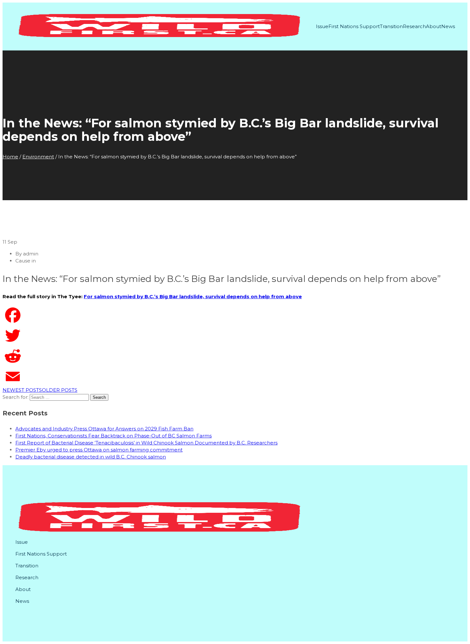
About (433, 26)
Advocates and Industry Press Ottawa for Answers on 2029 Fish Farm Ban (104, 429)
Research (414, 26)
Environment (38, 157)
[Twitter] (235, 335)
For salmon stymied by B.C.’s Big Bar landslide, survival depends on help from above (193, 296)
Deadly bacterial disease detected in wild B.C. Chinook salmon (90, 457)
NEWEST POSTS (22, 390)
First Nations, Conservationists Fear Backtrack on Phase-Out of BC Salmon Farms (113, 436)
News (448, 26)
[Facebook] (235, 315)
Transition (391, 26)
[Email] (235, 376)
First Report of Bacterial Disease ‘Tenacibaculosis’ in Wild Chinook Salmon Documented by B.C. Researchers (146, 443)
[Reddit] (235, 356)
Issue (322, 26)
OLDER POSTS (59, 390)
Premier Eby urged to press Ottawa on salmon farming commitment (99, 450)
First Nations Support (354, 26)
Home (10, 157)
